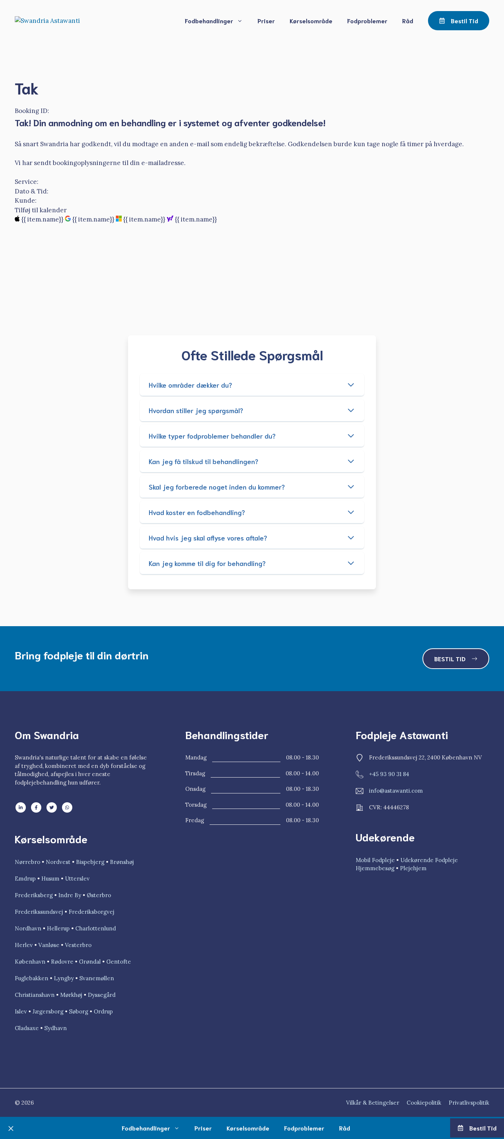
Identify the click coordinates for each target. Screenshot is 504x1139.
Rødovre (62, 961)
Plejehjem (413, 868)
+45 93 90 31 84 (389, 774)
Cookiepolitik (424, 1102)
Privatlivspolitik (469, 1102)
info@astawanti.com (396, 790)
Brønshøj (122, 861)
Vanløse (48, 944)
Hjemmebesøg (375, 868)
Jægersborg (48, 1011)
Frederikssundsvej (39, 911)
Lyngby (64, 978)
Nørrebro (28, 861)
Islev (21, 1011)
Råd (407, 20)
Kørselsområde (311, 20)
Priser (266, 20)
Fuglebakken (31, 978)
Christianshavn (35, 994)
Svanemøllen (96, 978)
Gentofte (118, 961)
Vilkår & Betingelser (372, 1102)
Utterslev (77, 878)
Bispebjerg (91, 861)
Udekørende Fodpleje (429, 860)
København (30, 961)
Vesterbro (78, 944)
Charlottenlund (95, 928)
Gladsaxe (27, 1028)
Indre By (69, 895)
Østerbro (99, 895)
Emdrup (25, 878)
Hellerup (58, 928)
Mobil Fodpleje (375, 860)
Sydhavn (55, 1028)
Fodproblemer (367, 20)
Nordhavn (28, 928)
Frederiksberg (34, 895)
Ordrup (103, 1011)
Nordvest (58, 861)
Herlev (24, 944)
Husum (50, 878)
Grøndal (90, 961)
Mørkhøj (71, 994)
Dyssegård (101, 994)
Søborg (78, 1011)
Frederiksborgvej (91, 911)
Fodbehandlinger (209, 20)
